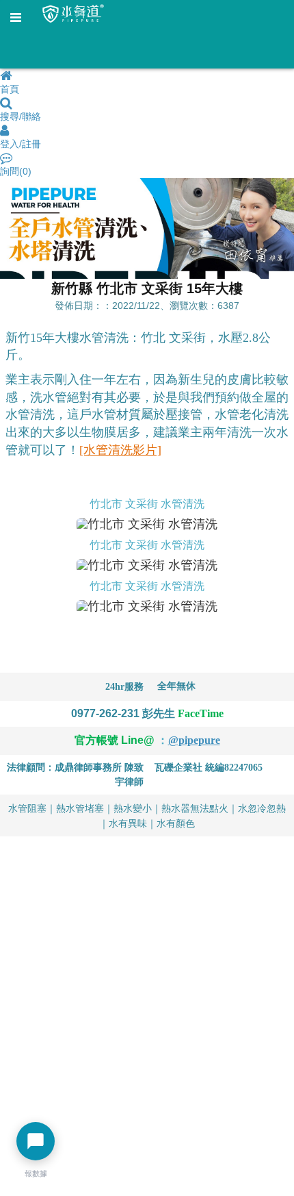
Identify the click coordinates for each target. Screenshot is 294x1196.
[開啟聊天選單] (35, 1141)
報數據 (36, 1173)
